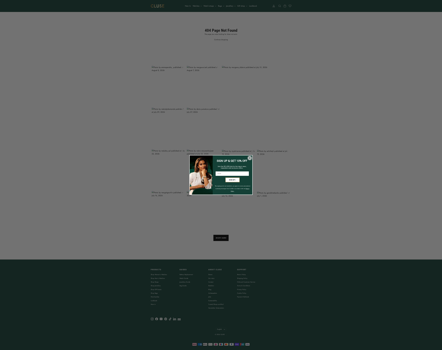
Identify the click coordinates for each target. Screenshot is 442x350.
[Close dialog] (250, 158)
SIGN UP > (232, 180)
